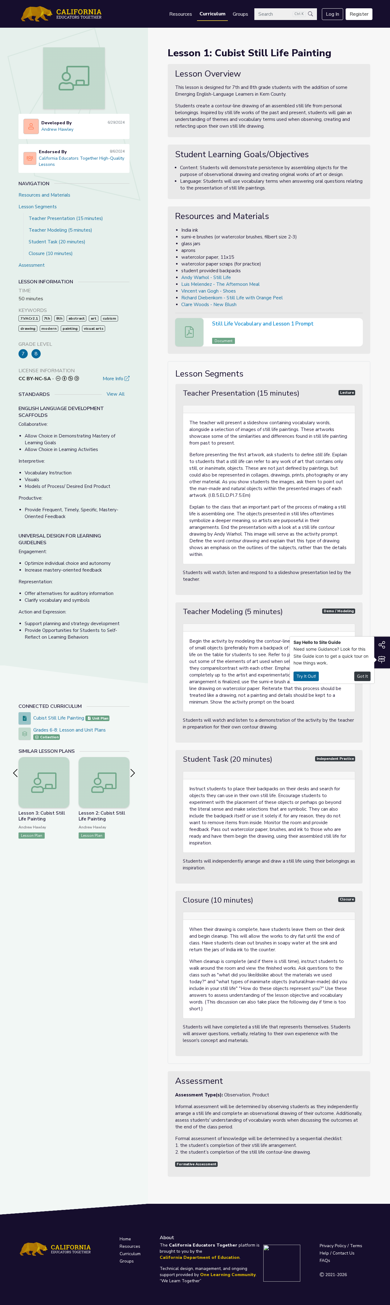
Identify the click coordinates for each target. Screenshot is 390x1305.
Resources (180, 14)
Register (359, 14)
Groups (240, 14)
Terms (356, 1246)
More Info (114, 379)
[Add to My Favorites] (64, 761)
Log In (332, 14)
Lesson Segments (37, 207)
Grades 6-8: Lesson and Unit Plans (69, 730)
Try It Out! (306, 676)
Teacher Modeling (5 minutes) (60, 230)
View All (116, 394)
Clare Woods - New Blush (208, 304)
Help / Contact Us (337, 1253)
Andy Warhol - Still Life (206, 277)
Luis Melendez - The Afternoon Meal (220, 284)
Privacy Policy (333, 1246)
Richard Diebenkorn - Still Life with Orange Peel (232, 298)
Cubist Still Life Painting (58, 718)
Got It (362, 676)
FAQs (325, 1260)
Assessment (31, 265)
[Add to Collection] (64, 770)
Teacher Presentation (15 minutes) (66, 218)
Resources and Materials (44, 195)
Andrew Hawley (57, 129)
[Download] (357, 324)
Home (125, 1239)
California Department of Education (200, 1257)
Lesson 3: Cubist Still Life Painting (41, 816)
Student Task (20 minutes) (57, 242)
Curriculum (212, 13)
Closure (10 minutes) (51, 253)
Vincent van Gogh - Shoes (208, 291)
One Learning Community (228, 1275)
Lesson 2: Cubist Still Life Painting (102, 816)
